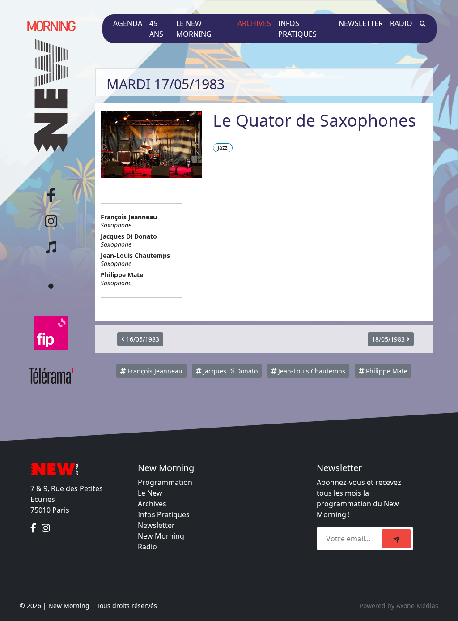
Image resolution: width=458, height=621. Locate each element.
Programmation (165, 482)
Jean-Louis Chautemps (310, 371)
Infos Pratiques (164, 514)
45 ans (156, 28)
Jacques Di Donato (229, 371)
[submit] (396, 538)
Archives (254, 23)
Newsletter (361, 23)
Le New (150, 493)
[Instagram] (46, 528)
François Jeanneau (154, 371)
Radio (401, 23)
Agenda (127, 23)
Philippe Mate (385, 371)
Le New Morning (194, 28)
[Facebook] (34, 528)
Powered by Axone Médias (399, 605)
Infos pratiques (297, 28)
